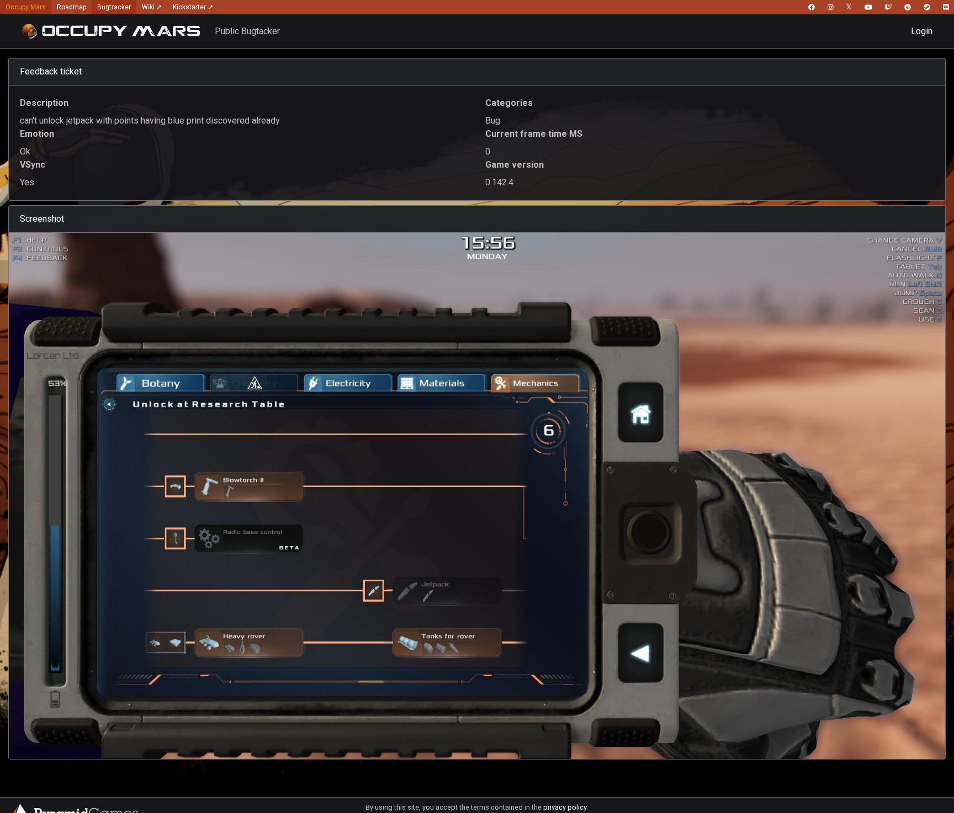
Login (921, 31)
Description (44, 103)
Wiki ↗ (152, 7)
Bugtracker (114, 7)
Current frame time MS (533, 134)
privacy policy (564, 807)
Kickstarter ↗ (193, 7)
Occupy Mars (26, 7)
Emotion (37, 134)
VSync (32, 164)
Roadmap (71, 7)
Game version (514, 164)
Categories (509, 103)
